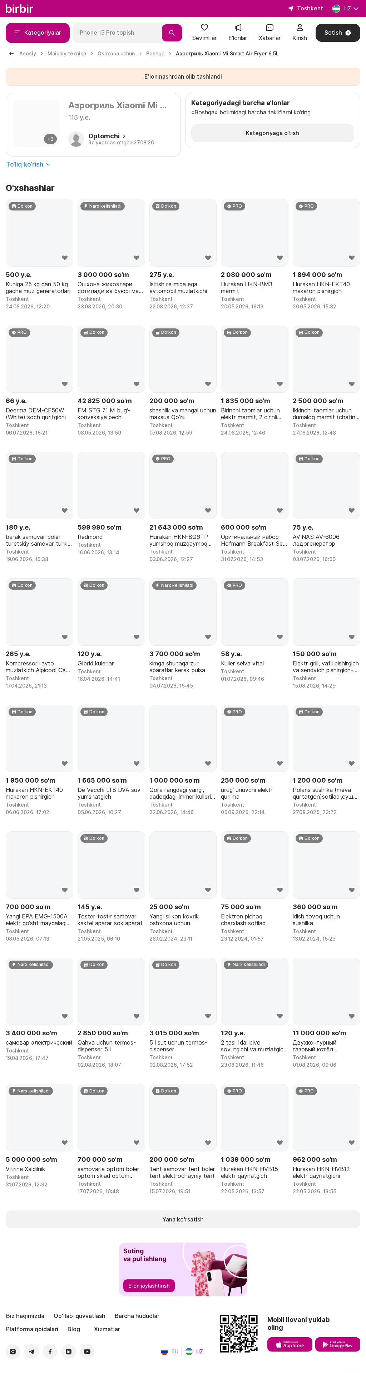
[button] (204, 33)
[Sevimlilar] (204, 29)
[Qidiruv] (172, 32)
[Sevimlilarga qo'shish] (64, 258)
